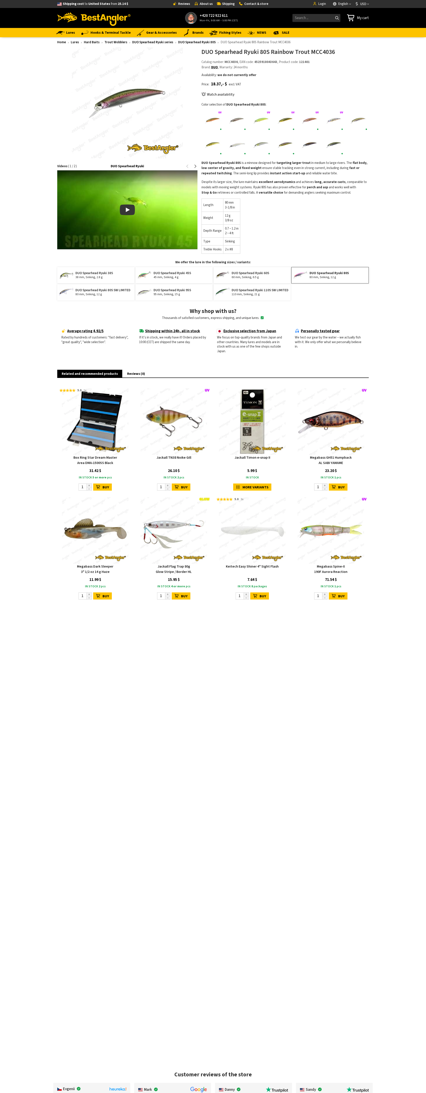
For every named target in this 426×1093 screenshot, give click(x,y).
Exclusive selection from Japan (249, 331)
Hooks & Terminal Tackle (111, 32)
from (95, 4)
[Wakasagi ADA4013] (309, 145)
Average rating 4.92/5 (85, 331)
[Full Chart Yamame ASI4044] (261, 121)
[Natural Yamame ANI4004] (212, 145)
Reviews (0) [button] (136, 374)
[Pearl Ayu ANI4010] (261, 145)
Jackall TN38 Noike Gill (173, 457)
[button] (187, 166)
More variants (255, 487)
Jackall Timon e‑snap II (252, 457)
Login (322, 4)
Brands (198, 32)
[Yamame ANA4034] (333, 145)
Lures (70, 32)
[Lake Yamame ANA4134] (358, 121)
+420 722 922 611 (214, 16)
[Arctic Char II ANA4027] (212, 121)
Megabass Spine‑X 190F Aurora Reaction (330, 569)
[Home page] (93, 18)
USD (363, 4)
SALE (286, 32)
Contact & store (256, 4)
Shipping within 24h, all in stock (172, 331)
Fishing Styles (230, 32)
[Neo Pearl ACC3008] (236, 145)
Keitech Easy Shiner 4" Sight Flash (252, 566)
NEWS (261, 32)
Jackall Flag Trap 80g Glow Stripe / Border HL (174, 569)
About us (206, 4)
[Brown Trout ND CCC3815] (236, 121)
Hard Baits (92, 42)
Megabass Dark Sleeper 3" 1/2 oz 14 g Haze (95, 569)
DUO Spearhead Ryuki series (152, 42)
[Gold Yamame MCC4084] (285, 121)
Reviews (184, 4)
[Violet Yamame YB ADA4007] (285, 145)
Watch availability (220, 94)
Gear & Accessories (161, 32)
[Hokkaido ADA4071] (309, 121)
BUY (106, 487)
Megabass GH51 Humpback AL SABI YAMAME (331, 460)
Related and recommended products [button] (90, 374)
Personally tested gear (320, 331)
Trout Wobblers (116, 42)
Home (61, 42)
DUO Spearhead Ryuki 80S (197, 42)
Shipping (228, 4)
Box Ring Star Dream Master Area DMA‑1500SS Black (95, 460)
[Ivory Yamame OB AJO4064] (333, 121)
